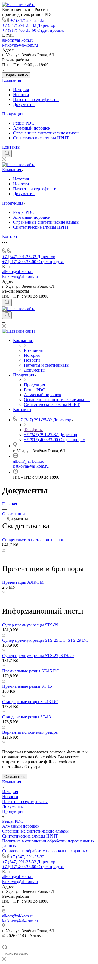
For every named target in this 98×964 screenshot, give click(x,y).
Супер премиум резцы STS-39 (30, 625)
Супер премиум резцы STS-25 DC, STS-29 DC (45, 640)
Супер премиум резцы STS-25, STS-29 (38, 655)
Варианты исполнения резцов (30, 732)
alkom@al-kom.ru (17, 40)
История (21, 89)
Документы (24, 104)
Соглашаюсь (14, 777)
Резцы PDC (23, 123)
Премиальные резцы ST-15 (27, 686)
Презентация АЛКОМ (23, 582)
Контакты (11, 147)
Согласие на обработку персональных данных (45, 850)
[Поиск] (7, 153)
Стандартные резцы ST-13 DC (30, 701)
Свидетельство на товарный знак (33, 539)
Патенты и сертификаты (36, 99)
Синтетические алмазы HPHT (41, 138)
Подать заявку (16, 75)
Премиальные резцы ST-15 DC (30, 671)
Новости (21, 94)
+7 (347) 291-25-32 (27, 20)
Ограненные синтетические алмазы (46, 133)
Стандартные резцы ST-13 (26, 717)
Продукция (12, 113)
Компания (11, 80)
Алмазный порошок (31, 128)
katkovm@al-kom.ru (20, 45)
